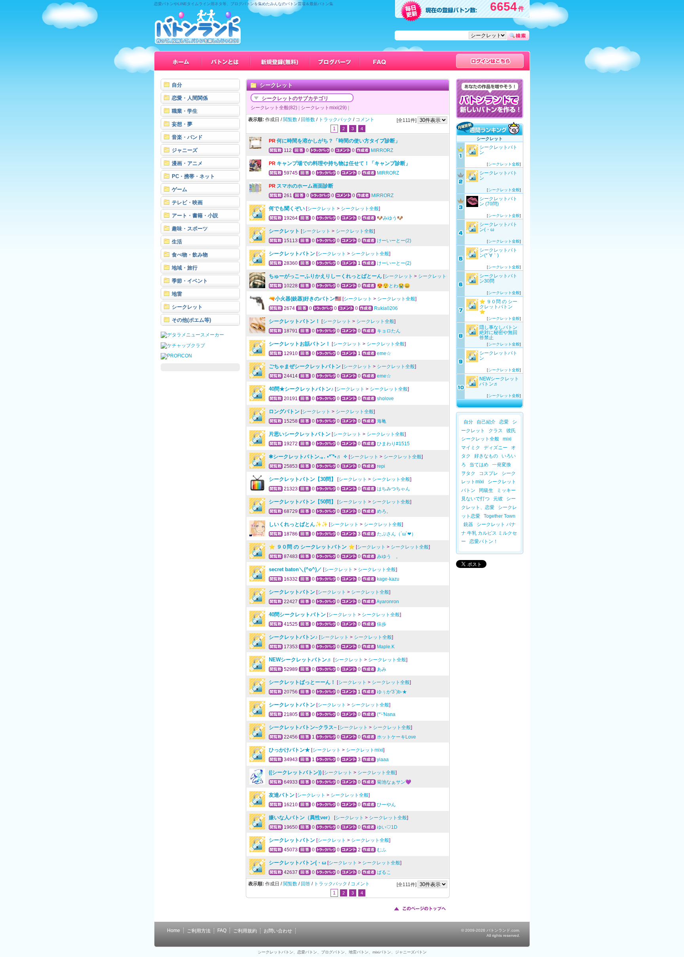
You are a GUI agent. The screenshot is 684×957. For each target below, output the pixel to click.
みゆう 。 (389, 556)
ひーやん (386, 804)
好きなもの (486, 456)
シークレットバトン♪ (293, 637)
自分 (468, 422)
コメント (364, 119)
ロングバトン (284, 411)
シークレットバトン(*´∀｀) (498, 252)
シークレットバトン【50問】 (302, 502)
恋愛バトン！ (483, 541)
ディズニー (495, 447)
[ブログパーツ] (335, 61)
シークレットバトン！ (294, 321)
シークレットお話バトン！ (300, 344)
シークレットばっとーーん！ (302, 682)
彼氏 (511, 430)
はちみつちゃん (393, 489)
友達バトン (281, 795)
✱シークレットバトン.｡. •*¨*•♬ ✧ (308, 457)
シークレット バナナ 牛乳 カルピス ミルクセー (489, 533)
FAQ (221, 930)
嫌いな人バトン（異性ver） (301, 817)
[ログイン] (490, 61)
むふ (381, 850)
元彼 (498, 498)
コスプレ (488, 473)
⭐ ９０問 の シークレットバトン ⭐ (312, 547)
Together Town (502, 516)
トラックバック (335, 119)
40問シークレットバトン (297, 614)
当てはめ (478, 464)
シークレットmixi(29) (324, 107)
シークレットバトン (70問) (498, 201)
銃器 (468, 524)
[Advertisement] (200, 495)
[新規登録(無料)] (280, 61)
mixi (507, 439)
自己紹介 (486, 422)
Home (173, 930)
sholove (385, 398)
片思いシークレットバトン (300, 434)
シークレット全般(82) (274, 107)
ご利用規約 (245, 931)
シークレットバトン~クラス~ (303, 727)
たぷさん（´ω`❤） (396, 534)
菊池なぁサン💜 (394, 782)
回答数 (308, 119)
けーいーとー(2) (394, 240)
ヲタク (468, 473)
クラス (495, 430)
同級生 (486, 490)
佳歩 (381, 624)
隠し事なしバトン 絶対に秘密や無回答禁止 (500, 332)
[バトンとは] (226, 61)
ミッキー (506, 490)
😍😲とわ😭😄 (393, 286)
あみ (381, 669)
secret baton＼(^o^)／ (295, 569)
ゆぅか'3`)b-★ (392, 692)
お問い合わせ (278, 931)
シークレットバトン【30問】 (302, 479)
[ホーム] (181, 61)
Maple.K (386, 646)
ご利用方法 (199, 931)
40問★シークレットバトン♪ (301, 389)
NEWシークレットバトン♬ (300, 660)
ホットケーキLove (396, 737)
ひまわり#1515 (393, 443)
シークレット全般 (360, 208)
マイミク (470, 447)
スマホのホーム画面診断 (305, 186)
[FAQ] (380, 61)
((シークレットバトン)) (295, 772)
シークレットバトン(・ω (297, 863)
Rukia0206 (386, 308)
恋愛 (504, 422)
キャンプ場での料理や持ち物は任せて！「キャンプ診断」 (343, 163)
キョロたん (389, 331)
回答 (305, 884)
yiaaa (383, 759)
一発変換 (501, 464)
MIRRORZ (382, 150)
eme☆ (384, 353)
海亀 (381, 421)
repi (381, 466)
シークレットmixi (364, 750)
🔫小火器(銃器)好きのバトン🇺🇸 (305, 299)
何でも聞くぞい (287, 208)
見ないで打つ (475, 498)
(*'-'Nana (386, 714)
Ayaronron (387, 601)
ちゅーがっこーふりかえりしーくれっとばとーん (325, 276)
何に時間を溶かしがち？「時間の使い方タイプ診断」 (338, 141)
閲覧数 (290, 119)
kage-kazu (388, 579)
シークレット (277, 98)
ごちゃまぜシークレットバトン (305, 366)
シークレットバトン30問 (498, 278)
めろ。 (384, 511)
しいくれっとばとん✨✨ (298, 524)
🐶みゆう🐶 (390, 218)
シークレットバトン (292, 253)
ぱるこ (384, 872)
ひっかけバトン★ (289, 750)
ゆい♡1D (387, 827)
